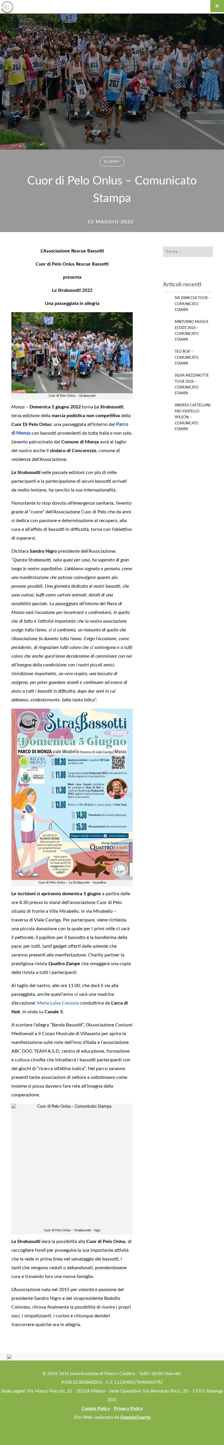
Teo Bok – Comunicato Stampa (187, 357)
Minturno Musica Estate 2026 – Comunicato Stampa (191, 330)
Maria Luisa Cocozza (58, 1003)
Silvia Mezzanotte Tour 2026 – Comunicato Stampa (192, 384)
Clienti (112, 161)
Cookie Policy (95, 1408)
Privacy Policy (128, 1408)
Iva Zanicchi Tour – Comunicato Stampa (193, 304)
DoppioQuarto (135, 1417)
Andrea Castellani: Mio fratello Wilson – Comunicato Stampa (193, 417)
